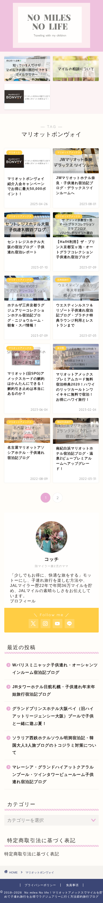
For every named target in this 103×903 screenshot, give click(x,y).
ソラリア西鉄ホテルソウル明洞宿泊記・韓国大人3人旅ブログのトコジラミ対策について (54, 745)
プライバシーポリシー (40, 885)
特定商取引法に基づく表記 (31, 853)
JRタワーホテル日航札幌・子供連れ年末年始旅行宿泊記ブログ (53, 690)
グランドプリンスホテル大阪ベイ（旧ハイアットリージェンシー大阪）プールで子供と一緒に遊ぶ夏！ (53, 716)
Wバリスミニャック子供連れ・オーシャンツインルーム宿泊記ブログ (55, 669)
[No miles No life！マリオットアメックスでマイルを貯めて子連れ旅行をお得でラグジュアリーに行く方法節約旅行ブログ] (51, 43)
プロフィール (23, 601)
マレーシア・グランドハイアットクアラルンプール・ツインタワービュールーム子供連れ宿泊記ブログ (53, 774)
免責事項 (72, 885)
